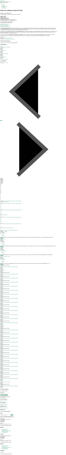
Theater (3, 235)
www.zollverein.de (5, 24)
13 (0, 205)
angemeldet (4, 42)
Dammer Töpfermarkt (5, 445)
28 (0, 220)
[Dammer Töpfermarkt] (3, 404)
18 (0, 210)
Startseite (3, 4)
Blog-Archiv (2, 411)
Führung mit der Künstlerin (4, 53)
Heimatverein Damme (5, 431)
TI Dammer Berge (4, 432)
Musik (3, 243)
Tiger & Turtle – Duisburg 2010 (4, 26)
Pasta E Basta (5, 214)
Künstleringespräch (3, 56)
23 (0, 215)
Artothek (3, 5)
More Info (1, 246)
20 (0, 212)
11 (0, 204)
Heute (1, 120)
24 (0, 216)
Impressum (1, 452)
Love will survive (2, 50)
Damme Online (4, 446)
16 (0, 208)
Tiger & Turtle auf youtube (4, 25)
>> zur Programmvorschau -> (4, 59)
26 (0, 218)
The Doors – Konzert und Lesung (8, 227)
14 (0, 206)
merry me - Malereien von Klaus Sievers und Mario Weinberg (12, 203)
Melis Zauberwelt (5, 201)
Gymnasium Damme (3, 250)
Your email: (2, 392)
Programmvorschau (5, 6)
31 (0, 222)
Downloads (3, 7)
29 (0, 221)
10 (0, 202)
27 (0, 219)
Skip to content (2, 0)
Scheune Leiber (2, 233)
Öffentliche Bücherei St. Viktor (6, 430)
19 (0, 211)
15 (0, 207)
